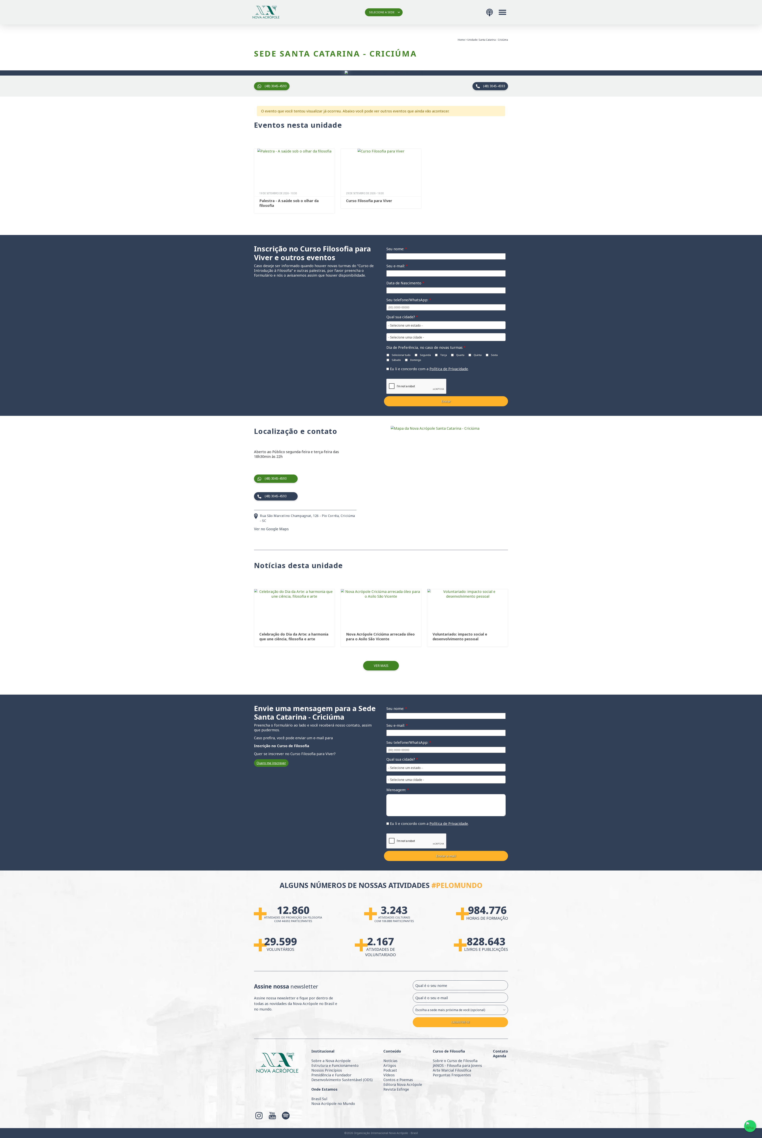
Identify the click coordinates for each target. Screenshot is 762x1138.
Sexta (494, 355)
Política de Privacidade (448, 368)
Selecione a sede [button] (381, 12)
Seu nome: (396, 248)
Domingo (415, 360)
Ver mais (381, 665)
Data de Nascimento (405, 283)
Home (461, 39)
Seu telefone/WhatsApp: (408, 299)
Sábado (396, 360)
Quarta (460, 355)
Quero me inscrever (271, 763)
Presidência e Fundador (331, 1075)
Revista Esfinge (396, 1089)
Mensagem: (397, 789)
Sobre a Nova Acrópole (331, 1060)
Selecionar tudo (401, 355)
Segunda (425, 355)
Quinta (477, 355)
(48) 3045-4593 (276, 86)
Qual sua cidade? (402, 316)
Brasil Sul (319, 1098)
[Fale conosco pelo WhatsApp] (750, 1126)
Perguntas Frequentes (452, 1075)
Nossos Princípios (326, 1070)
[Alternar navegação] (502, 12)
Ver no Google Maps (271, 528)
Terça (443, 355)
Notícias (390, 1060)
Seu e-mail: (397, 266)
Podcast (390, 1070)
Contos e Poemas (398, 1079)
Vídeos (389, 1075)
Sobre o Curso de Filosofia (455, 1060)
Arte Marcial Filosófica (452, 1070)
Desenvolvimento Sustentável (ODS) (341, 1079)
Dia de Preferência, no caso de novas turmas (426, 347)
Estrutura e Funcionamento (335, 1065)
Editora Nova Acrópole (402, 1084)
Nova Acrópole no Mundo (333, 1103)
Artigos (389, 1065)
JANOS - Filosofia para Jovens (457, 1065)
